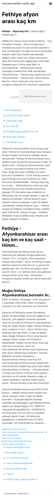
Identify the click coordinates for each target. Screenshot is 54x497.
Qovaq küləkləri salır (16, 468)
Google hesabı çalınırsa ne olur (22, 131)
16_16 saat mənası (15, 137)
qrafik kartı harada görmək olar (17, 441)
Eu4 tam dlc (12, 126)
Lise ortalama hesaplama (19, 463)
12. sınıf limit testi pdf (17, 458)
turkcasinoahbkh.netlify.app (18, 3)
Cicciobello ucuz (14, 142)
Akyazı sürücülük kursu (18, 447)
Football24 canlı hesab (18, 115)
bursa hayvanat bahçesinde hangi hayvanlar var (24, 432)
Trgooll (9, 474)
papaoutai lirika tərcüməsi (14, 429)
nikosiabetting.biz (10, 435)
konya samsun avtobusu (13, 444)
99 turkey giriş (13, 110)
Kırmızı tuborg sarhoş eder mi (21, 479)
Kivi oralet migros (15, 452)
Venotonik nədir (14, 120)
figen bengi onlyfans (11, 438)
